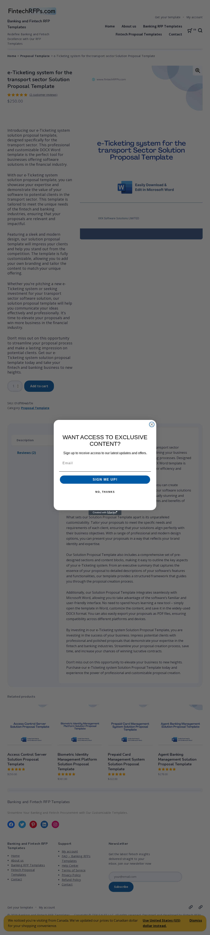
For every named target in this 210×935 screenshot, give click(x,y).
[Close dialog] (151, 424)
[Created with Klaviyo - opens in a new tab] (105, 512)
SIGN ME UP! (105, 479)
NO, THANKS (105, 491)
